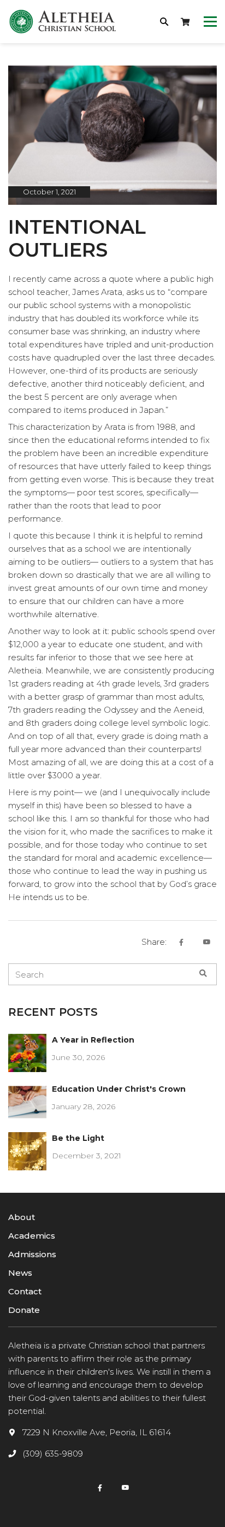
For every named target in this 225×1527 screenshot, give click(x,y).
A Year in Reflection (93, 1040)
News (20, 1273)
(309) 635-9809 (52, 1453)
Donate (24, 1310)
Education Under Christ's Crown (119, 1089)
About (21, 1217)
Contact (25, 1291)
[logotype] (62, 21)
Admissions (32, 1254)
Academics (31, 1235)
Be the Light (78, 1138)
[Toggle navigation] (210, 21)
